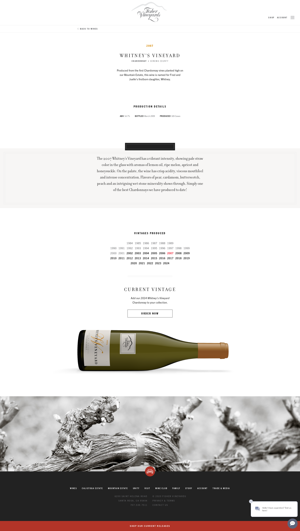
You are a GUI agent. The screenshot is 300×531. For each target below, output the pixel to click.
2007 (170, 253)
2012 (130, 258)
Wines (73, 488)
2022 (150, 263)
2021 (142, 263)
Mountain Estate (118, 488)
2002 (130, 253)
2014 (146, 258)
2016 (162, 258)
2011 (121, 258)
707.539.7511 (139, 505)
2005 (154, 253)
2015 (154, 258)
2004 (146, 253)
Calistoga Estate (92, 488)
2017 (170, 258)
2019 (186, 258)
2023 (158, 263)
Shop (271, 17)
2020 (134, 263)
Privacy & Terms (163, 500)
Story (188, 488)
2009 (186, 253)
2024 (166, 263)
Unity (136, 488)
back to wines (89, 28)
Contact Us (160, 505)
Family (176, 488)
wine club (161, 488)
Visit (147, 488)
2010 (113, 258)
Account (282, 17)
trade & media (221, 488)
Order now (150, 313)
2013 (138, 258)
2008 (178, 253)
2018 (178, 258)
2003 (138, 253)
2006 (162, 253)
